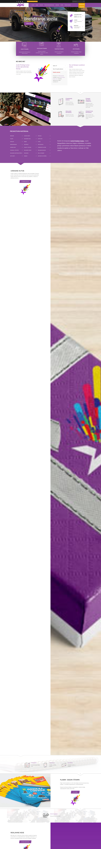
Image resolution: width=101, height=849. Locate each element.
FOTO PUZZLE (53, 814)
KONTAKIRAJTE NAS (77, 14)
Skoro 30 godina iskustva (58, 69)
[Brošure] (27, 765)
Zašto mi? (55, 65)
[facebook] (17, 1)
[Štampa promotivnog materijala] (81, 114)
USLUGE (75, 20)
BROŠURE (34, 762)
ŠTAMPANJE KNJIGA (69, 99)
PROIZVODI (76, 25)
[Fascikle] (45, 765)
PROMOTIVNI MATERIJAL (89, 112)
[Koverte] (64, 764)
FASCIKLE (51, 762)
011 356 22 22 (60, 75)
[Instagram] (19, 1)
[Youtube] (22, 1)
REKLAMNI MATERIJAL (69, 112)
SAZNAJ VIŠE (28, 23)
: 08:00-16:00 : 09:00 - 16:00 (77, 16)
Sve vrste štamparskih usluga (78, 22)
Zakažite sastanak (56, 72)
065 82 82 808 (81, 5)
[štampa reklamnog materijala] (60, 114)
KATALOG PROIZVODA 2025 (32, 1)
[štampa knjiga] (60, 101)
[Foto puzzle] (46, 815)
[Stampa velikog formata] (81, 101)
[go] (83, 1)
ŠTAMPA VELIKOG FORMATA (88, 100)
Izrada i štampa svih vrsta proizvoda (77, 27)
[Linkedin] (21, 1)
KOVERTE (70, 762)
